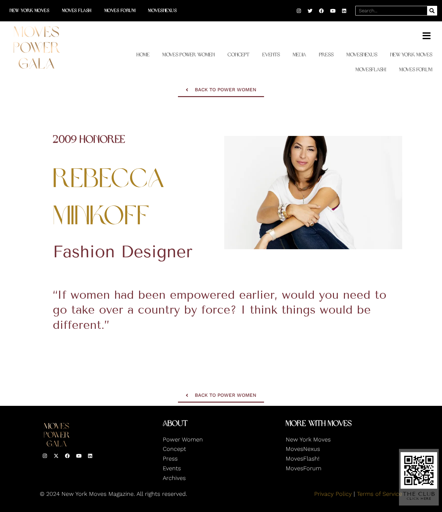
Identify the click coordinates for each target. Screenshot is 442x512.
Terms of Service (379, 493)
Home (143, 54)
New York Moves (29, 10)
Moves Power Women (188, 54)
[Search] (432, 10)
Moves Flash (77, 10)
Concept (238, 54)
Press (326, 54)
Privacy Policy (333, 493)
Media (299, 54)
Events (271, 54)
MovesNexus (162, 10)
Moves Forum (120, 10)
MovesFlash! (371, 69)
